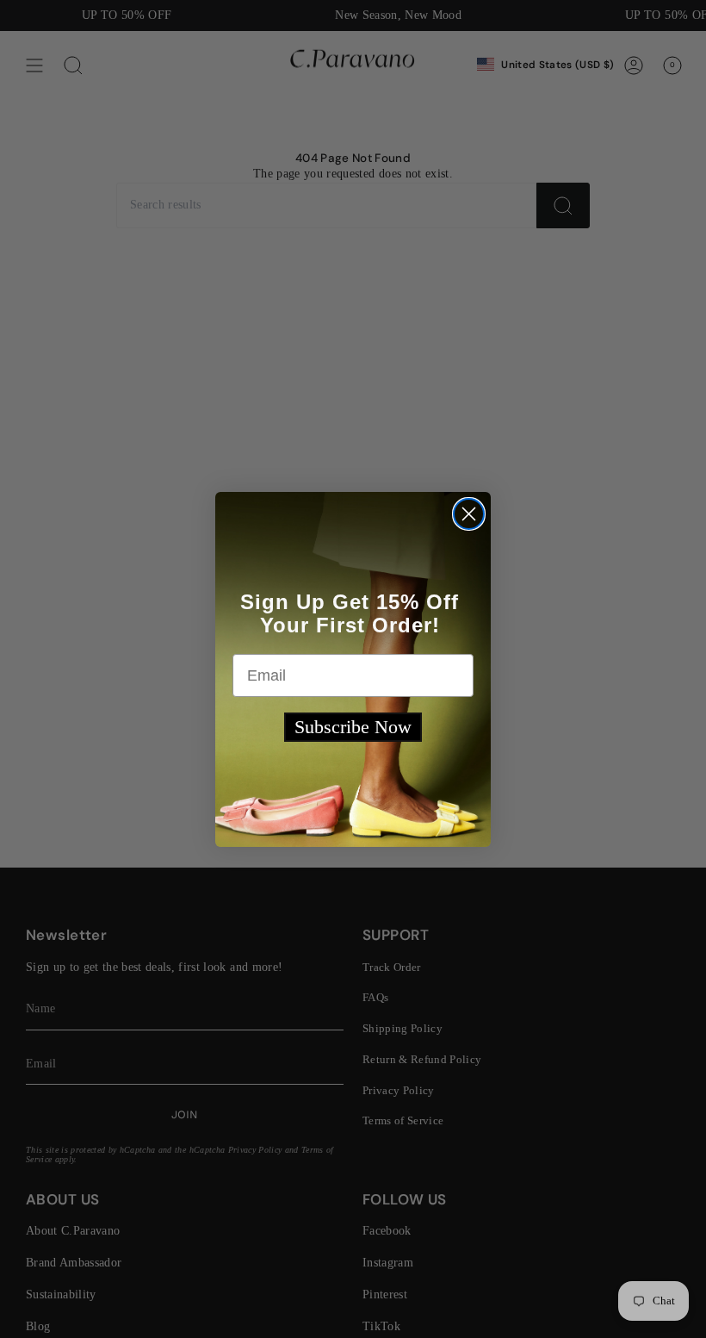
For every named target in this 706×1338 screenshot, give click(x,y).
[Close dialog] (469, 514)
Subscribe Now (353, 726)
